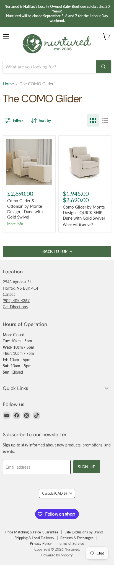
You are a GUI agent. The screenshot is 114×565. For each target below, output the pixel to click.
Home (8, 83)
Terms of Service (71, 543)
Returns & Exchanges (77, 538)
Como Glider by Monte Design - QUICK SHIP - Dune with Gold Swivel (84, 212)
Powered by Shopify (57, 555)
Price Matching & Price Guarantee (31, 532)
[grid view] (93, 120)
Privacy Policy (41, 543)
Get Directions (15, 306)
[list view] (105, 120)
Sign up (86, 466)
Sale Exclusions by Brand (83, 532)
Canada (54, 493)
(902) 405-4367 (16, 300)
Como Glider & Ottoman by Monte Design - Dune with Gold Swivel (25, 208)
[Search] (103, 66)
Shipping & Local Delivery (34, 538)
